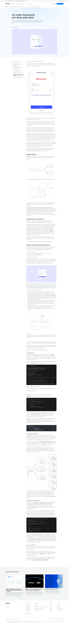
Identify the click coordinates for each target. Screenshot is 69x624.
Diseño (26, 6)
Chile (51, 618)
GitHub (51, 608)
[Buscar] (62, 6)
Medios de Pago (33, 6)
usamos (39, 287)
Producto (10, 6)
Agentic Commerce (28, 613)
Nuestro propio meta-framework (17, 65)
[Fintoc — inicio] (8, 3)
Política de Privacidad (60, 608)
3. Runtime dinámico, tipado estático (18, 75)
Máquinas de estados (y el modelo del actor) (17, 68)
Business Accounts (28, 610)
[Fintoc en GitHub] (62, 619)
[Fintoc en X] (58, 619)
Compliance (59, 610)
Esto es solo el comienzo (17, 77)
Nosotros (22, 3)
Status (51, 610)
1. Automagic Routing (17, 70)
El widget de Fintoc (16, 62)
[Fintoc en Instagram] (56, 619)
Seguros (35, 605)
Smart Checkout (28, 605)
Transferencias (27, 608)
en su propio (47, 441)
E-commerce (38, 6)
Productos (13, 3)
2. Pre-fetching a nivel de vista (17, 72)
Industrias (18, 3)
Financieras (36, 610)
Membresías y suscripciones (38, 608)
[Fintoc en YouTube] (60, 619)
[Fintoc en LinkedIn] (54, 619)
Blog (26, 3)
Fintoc (28, 6)
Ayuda (32, 3)
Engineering (22, 6)
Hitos (18, 6)
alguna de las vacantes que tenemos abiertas (40, 559)
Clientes (14, 6)
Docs (29, 3)
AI (16, 6)
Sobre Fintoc (59, 605)
